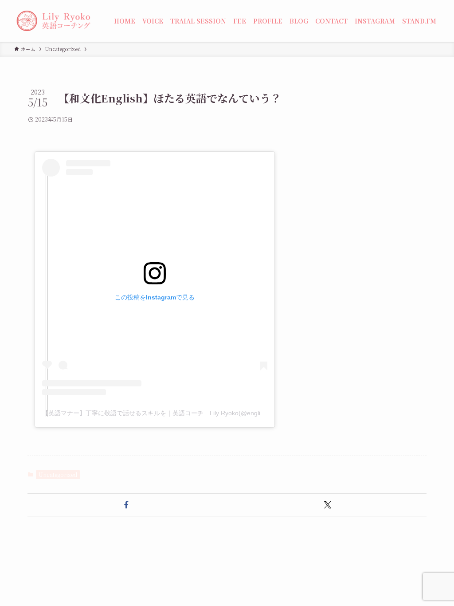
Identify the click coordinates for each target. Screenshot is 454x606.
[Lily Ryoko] (53, 21)
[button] (126, 504)
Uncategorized (58, 474)
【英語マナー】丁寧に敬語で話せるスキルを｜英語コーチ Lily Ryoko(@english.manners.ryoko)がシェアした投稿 (202, 413)
